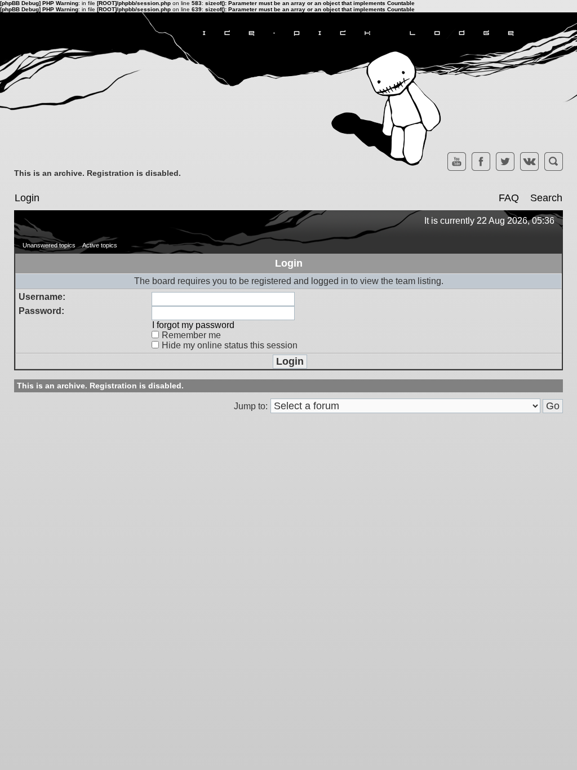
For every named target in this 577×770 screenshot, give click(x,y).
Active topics (99, 245)
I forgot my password (193, 325)
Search (546, 197)
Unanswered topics (49, 245)
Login (27, 197)
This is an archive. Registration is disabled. (97, 173)
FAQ (509, 197)
